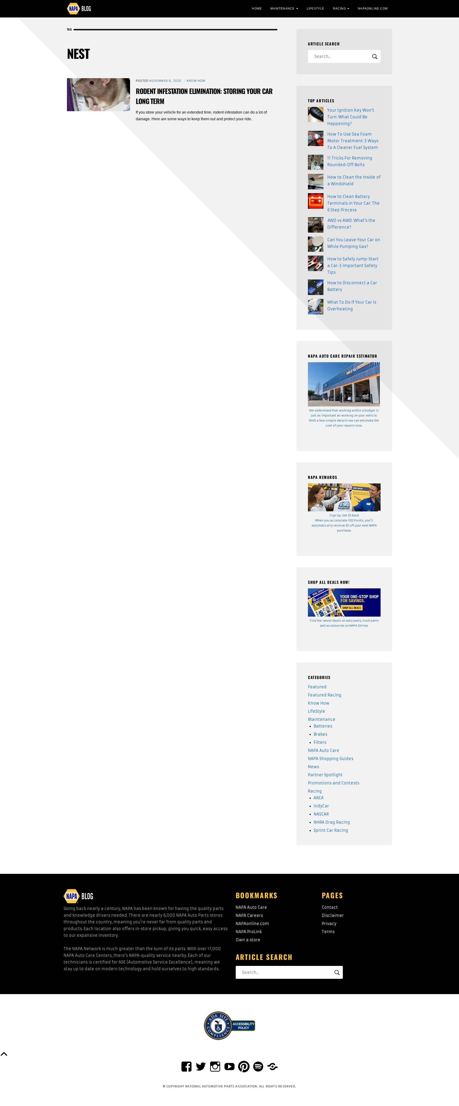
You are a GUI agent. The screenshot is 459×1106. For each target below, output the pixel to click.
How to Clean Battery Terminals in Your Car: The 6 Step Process (353, 203)
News (313, 766)
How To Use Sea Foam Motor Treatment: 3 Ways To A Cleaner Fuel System (352, 141)
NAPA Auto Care (323, 750)
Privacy (329, 923)
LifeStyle (315, 8)
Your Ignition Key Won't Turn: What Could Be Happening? (350, 117)
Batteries (323, 726)
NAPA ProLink (249, 931)
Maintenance (282, 8)
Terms (328, 931)
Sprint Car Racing (331, 830)
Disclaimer (333, 915)
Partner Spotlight (325, 774)
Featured (317, 686)
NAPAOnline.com (373, 8)
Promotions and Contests (333, 783)
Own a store (248, 939)
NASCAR (321, 814)
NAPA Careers (249, 915)
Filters (320, 742)
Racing (339, 8)
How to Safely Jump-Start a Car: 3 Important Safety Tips (352, 266)
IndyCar (321, 806)
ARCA (319, 797)
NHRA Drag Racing (332, 822)
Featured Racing (324, 695)
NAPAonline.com (252, 923)
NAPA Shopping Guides (330, 758)
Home (257, 8)
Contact (330, 907)
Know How (196, 80)
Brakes (320, 734)
